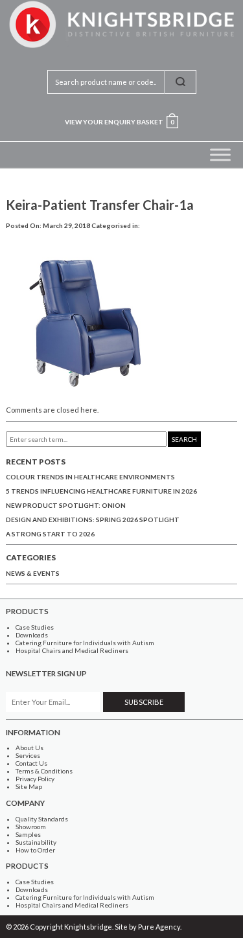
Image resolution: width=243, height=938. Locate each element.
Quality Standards (42, 819)
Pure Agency (159, 926)
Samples (28, 834)
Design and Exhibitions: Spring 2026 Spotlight (92, 519)
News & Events (33, 573)
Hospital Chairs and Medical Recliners (72, 650)
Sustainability (36, 842)
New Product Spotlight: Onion (66, 505)
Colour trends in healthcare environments (90, 477)
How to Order (35, 850)
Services (28, 755)
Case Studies (35, 627)
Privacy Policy (35, 779)
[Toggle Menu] (220, 154)
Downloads (32, 635)
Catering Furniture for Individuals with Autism (85, 642)
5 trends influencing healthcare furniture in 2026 (101, 491)
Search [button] (184, 439)
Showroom (31, 826)
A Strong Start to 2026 (50, 534)
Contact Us (31, 763)
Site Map (29, 786)
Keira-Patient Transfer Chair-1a (100, 204)
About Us (29, 747)
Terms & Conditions (44, 771)
